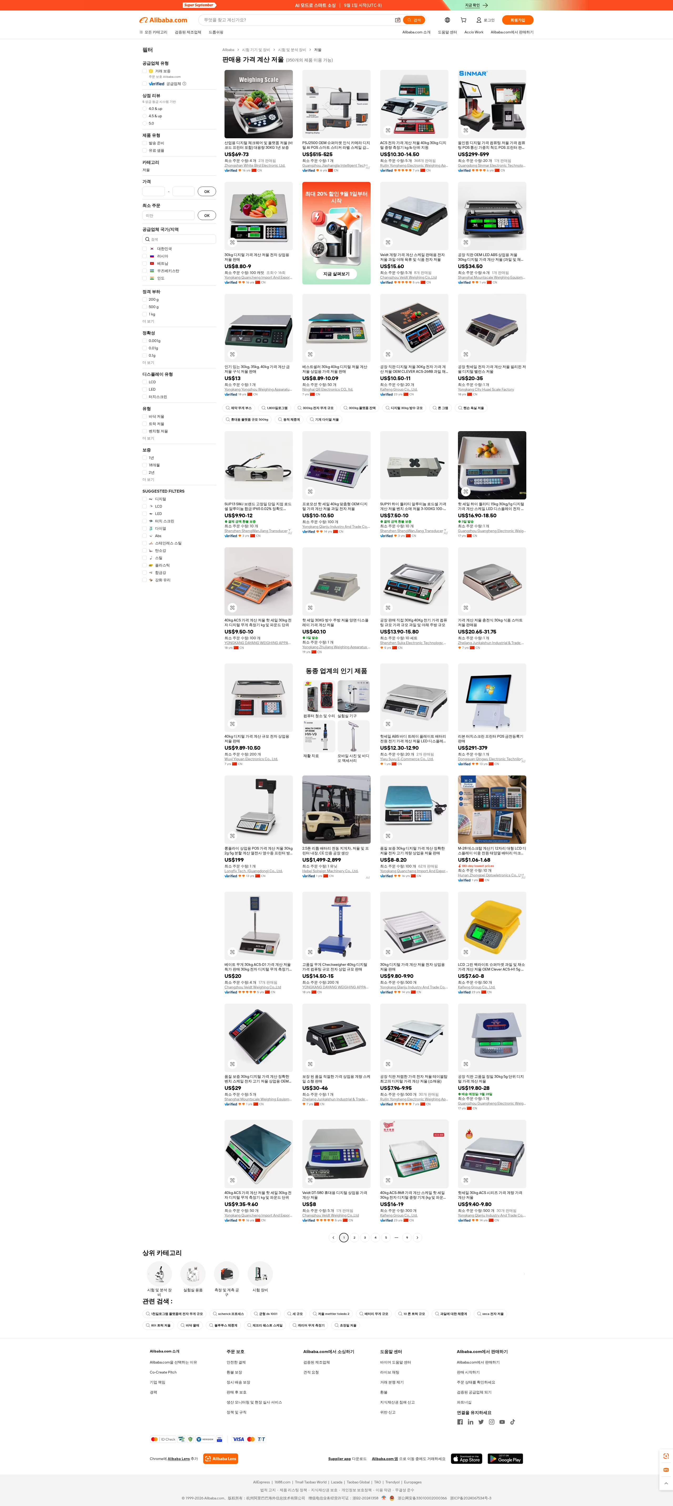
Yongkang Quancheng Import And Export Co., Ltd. (259, 277)
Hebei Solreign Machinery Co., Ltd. (330, 871)
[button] (398, 20)
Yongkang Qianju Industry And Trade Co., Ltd (336, 526)
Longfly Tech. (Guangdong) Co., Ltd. (254, 871)
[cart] (464, 21)
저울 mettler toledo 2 (333, 1314)
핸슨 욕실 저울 (473, 408)
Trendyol (392, 1482)
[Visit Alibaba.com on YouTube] (502, 1422)
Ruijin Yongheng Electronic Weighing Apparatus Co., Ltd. (414, 165)
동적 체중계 (291, 419)
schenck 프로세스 (231, 1314)
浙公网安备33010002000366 (422, 1498)
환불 (384, 1392)
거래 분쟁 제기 (392, 1382)
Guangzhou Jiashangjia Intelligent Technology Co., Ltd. (336, 165)
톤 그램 (443, 408)
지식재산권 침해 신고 (397, 1402)
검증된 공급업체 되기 (474, 1392)
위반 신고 (388, 1412)
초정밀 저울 (348, 1325)
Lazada (336, 1482)
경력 (153, 1392)
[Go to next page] (417, 1237)
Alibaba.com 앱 (385, 1459)
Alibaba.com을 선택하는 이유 (173, 1362)
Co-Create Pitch (163, 1372)
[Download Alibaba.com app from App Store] (466, 1458)
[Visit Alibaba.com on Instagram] (491, 1422)
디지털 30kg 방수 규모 (407, 408)
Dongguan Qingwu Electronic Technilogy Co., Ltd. (492, 759)
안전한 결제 (236, 1362)
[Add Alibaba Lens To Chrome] (220, 1458)
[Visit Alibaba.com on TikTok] (512, 1422)
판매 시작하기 (468, 1372)
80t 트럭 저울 (161, 1325)
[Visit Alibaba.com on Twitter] (481, 1422)
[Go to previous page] (333, 1237)
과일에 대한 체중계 (453, 1314)
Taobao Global (358, 1482)
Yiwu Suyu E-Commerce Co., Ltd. (407, 759)
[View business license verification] (383, 1498)
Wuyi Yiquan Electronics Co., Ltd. (251, 759)
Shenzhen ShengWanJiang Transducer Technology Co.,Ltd (259, 531)
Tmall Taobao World (311, 1482)
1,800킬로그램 (277, 408)
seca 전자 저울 (493, 1314)
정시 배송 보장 (238, 1382)
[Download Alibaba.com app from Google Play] (505, 1458)
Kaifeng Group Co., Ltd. (398, 389)
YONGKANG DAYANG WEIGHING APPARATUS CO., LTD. (259, 643)
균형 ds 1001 (268, 1314)
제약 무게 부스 (241, 408)
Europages (413, 1482)
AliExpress (261, 1482)
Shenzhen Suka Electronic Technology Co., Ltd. (414, 643)
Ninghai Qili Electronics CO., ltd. (327, 389)
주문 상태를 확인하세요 (476, 1382)
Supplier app (339, 1459)
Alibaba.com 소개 (165, 1351)
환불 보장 (234, 1372)
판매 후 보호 (237, 1392)
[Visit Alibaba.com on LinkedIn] (470, 1422)
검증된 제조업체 (316, 1362)
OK (207, 191)
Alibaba (228, 50)
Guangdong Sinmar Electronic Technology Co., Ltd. (492, 165)
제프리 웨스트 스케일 (268, 1325)
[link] (666, 1456)
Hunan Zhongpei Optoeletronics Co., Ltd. (491, 875)
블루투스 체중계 (226, 1325)
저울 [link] (318, 50)
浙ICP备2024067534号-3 (470, 1498)
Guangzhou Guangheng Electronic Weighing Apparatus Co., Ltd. (492, 531)
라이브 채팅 (389, 1372)
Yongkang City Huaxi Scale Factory (486, 389)
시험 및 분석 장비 (292, 50)
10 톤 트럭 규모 (414, 1314)
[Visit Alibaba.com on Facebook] (460, 1422)
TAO (377, 1482)
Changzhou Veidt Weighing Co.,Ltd (408, 277)
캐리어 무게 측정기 (311, 1325)
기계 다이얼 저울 (327, 419)
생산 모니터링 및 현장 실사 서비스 (254, 1402)
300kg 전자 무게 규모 (318, 408)
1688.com (282, 1482)
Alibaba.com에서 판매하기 (478, 1362)
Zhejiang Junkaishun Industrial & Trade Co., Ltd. (492, 643)
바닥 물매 (192, 1325)
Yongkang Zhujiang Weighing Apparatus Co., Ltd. (336, 647)
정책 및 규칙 (237, 1412)
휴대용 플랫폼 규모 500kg (249, 419)
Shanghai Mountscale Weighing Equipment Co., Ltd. (492, 277)
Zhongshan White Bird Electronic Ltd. (255, 165)
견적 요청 (311, 1372)
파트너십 (464, 1402)
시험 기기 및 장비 (256, 50)
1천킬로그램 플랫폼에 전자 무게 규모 (177, 1314)
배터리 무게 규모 (376, 1314)
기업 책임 (157, 1382)
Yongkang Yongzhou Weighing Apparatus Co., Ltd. (259, 389)
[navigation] (179, 644)
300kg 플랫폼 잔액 (362, 408)
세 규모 (298, 1314)
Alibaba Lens (179, 1459)
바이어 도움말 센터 (395, 1362)
